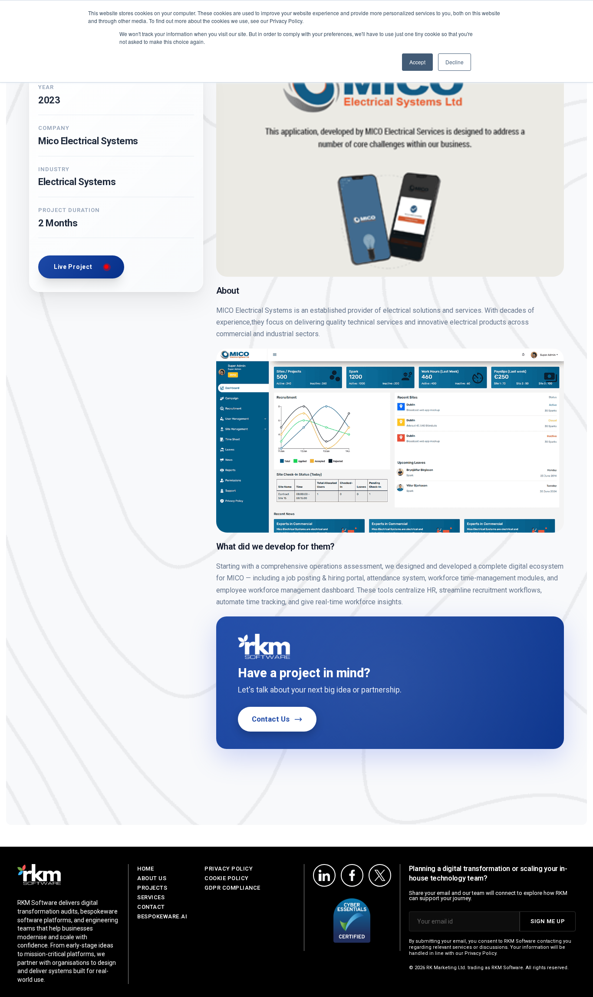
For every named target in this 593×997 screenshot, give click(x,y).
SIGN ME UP (547, 921)
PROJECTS (152, 887)
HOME (145, 868)
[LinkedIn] (324, 875)
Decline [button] (454, 62)
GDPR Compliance (232, 887)
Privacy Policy (228, 868)
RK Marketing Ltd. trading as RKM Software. (475, 968)
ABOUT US (151, 878)
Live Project (73, 266)
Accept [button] (417, 62)
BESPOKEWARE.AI (162, 916)
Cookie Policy (226, 878)
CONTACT (151, 907)
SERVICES (151, 897)
